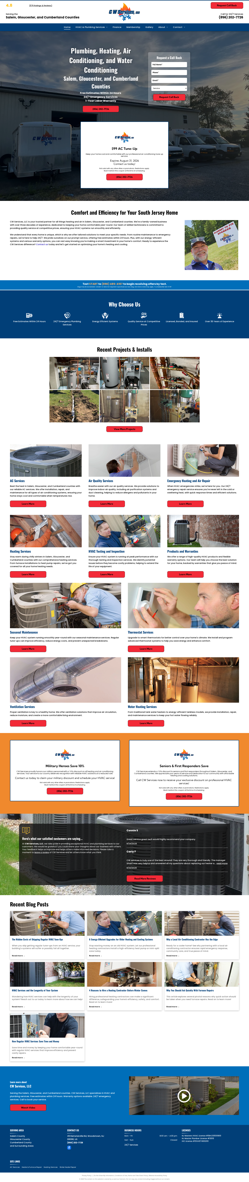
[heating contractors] (124, 923)
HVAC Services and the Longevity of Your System (35, 990)
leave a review (41, 852)
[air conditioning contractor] (201, 923)
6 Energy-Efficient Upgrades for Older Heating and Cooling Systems (121, 939)
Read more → (18, 955)
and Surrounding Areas (22, 1146)
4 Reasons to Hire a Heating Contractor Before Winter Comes (118, 990)
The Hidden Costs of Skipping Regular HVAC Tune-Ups (37, 939)
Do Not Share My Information (104, 1175)
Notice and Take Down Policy (138, 1175)
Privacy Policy (86, 1175)
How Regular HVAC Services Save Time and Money (35, 1041)
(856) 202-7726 (231, 17)
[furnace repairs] (201, 974)
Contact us (42, 244)
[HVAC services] (47, 974)
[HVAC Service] (47, 923)
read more (221, 863)
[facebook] (69, 1148)
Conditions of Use (121, 1175)
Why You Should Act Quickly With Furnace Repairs (190, 990)
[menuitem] (67, 27)
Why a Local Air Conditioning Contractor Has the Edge (192, 939)
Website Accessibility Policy (158, 1175)
